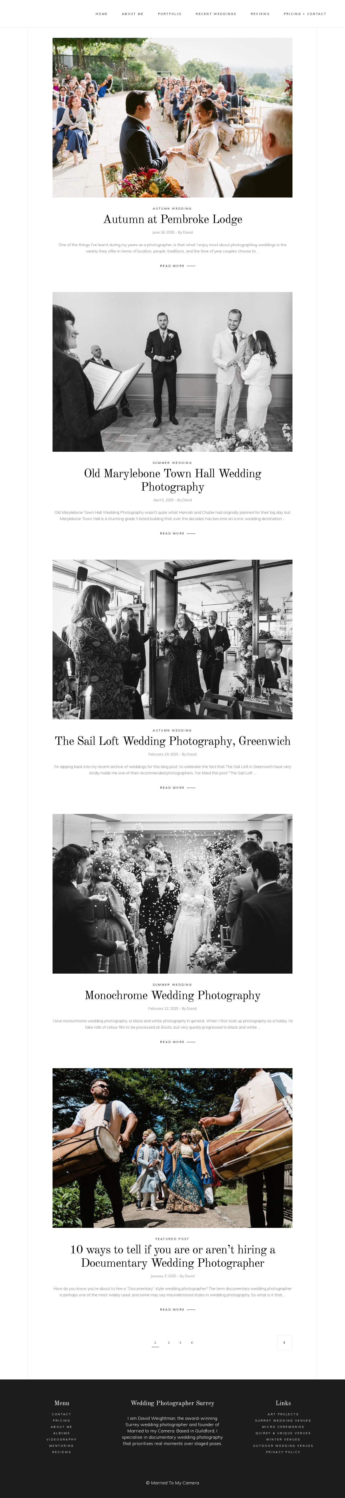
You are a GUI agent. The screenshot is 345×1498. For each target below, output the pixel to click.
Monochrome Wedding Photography (172, 996)
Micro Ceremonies (283, 1427)
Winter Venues (283, 1439)
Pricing (61, 1420)
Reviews (61, 1452)
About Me (61, 1427)
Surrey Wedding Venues (283, 1420)
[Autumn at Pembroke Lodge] (172, 117)
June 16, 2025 (164, 232)
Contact (61, 1414)
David (188, 232)
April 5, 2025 (164, 500)
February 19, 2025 (164, 754)
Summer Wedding (172, 463)
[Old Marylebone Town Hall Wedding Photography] (172, 372)
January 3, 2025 (164, 1276)
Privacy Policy (283, 1452)
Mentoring (61, 1446)
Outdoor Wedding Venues (283, 1446)
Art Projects (283, 1414)
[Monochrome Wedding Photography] (172, 894)
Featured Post (173, 1239)
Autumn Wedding (172, 208)
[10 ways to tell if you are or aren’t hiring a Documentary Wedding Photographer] (172, 1148)
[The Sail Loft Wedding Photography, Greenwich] (172, 639)
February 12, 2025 (164, 1008)
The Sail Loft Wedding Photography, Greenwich (172, 742)
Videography (61, 1439)
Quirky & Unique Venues (283, 1433)
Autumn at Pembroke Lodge (172, 220)
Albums (61, 1433)
